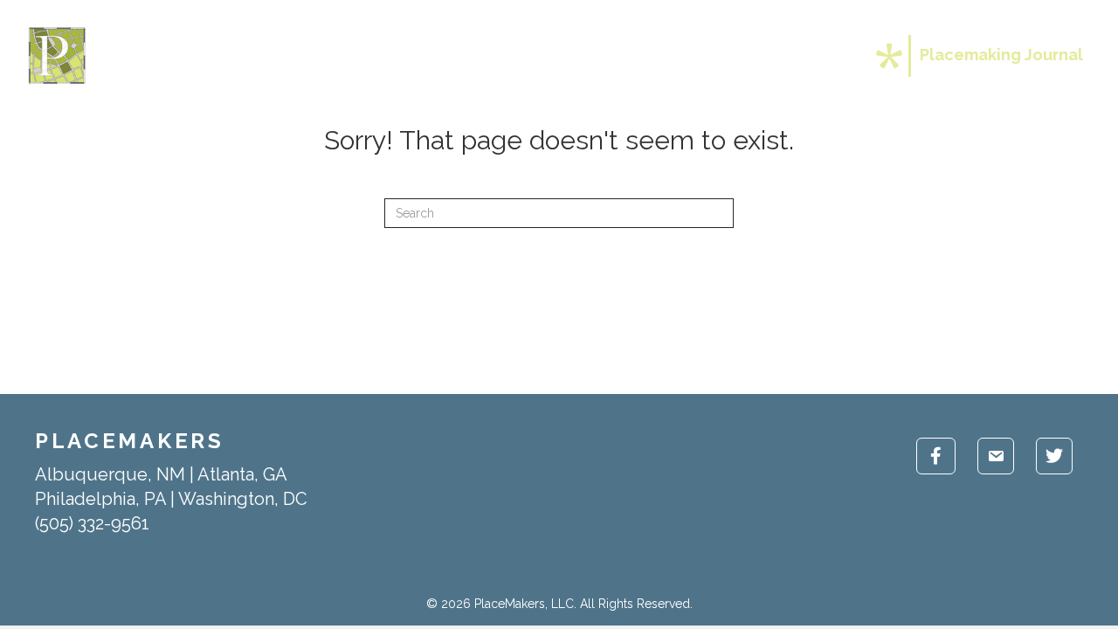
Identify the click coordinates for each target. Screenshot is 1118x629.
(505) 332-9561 (92, 523)
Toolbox (705, 55)
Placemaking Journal (1001, 54)
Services (611, 55)
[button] (750, 56)
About (527, 55)
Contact (809, 55)
